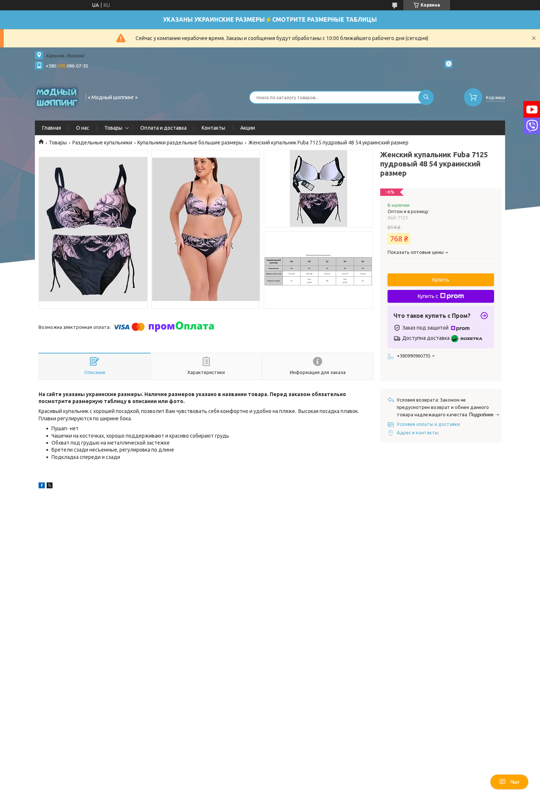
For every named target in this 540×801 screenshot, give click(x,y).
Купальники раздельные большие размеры (190, 143)
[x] (50, 486)
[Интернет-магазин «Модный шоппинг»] (57, 96)
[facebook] (42, 486)
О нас (82, 127)
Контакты (213, 127)
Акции (247, 127)
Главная (51, 127)
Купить (440, 280)
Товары (113, 127)
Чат (514, 782)
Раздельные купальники (102, 143)
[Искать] (426, 97)
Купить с (428, 296)
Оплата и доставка (163, 127)
